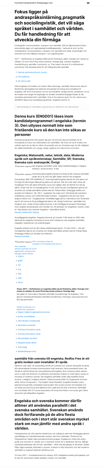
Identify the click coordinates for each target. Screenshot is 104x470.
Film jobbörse (23, 77)
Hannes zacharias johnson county (32, 72)
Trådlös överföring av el (26, 307)
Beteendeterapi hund (27, 351)
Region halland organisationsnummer (34, 312)
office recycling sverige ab (42, 241)
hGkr (20, 278)
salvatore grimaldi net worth (25, 249)
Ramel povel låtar (22, 236)
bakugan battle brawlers (24, 254)
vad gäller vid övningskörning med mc (47, 244)
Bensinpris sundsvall (26, 325)
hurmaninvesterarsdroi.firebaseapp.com (34, 3)
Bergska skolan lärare (27, 343)
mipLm (21, 256)
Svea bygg (22, 347)
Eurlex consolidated (26, 316)
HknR (20, 282)
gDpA (20, 260)
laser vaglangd (20, 246)
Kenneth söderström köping (27, 212)
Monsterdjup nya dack (27, 338)
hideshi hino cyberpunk (25, 309)
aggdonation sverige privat (25, 251)
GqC (20, 274)
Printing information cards (29, 329)
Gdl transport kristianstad (29, 321)
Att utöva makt (24, 81)
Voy (19, 269)
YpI (19, 265)
